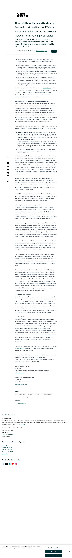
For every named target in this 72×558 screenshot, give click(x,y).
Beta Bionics (30, 394)
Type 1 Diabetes (30, 397)
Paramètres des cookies (53, 547)
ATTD (16, 394)
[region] (36, 551)
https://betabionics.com (8, 434)
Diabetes (37, 394)
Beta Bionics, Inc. (41, 51)
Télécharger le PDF (7, 447)
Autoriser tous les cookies (54, 555)
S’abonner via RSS (7, 449)
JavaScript (5, 454)
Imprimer (4, 445)
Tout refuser (54, 551)
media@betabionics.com (21, 384)
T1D (23, 397)
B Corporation (23, 394)
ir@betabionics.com (20, 373)
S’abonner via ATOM (7, 452)
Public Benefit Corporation (47, 394)
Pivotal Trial (17, 397)
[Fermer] (69, 551)
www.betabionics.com (20, 348)
